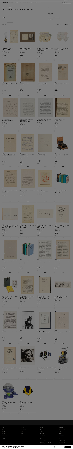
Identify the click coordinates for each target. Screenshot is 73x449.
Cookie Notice (16, 447)
